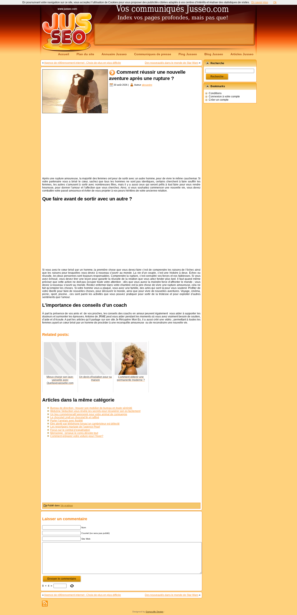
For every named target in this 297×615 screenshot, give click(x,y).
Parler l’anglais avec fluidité (66, 420)
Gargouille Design (155, 611)
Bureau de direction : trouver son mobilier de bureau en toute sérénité (91, 408)
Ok (275, 2)
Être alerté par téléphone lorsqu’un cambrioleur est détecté (85, 423)
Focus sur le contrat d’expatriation (70, 430)
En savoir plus (259, 2)
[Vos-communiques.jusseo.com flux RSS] (45, 604)
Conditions (215, 93)
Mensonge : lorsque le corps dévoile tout (74, 433)
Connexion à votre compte (224, 96)
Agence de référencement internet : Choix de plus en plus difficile (82, 62)
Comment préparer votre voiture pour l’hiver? (76, 436)
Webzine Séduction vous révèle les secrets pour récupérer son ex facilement (95, 411)
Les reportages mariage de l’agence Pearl (75, 426)
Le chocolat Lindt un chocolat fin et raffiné (74, 417)
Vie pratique (66, 505)
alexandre (147, 84)
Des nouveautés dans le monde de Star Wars (171, 62)
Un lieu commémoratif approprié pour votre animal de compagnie (88, 414)
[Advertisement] (174, 34)
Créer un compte (219, 99)
